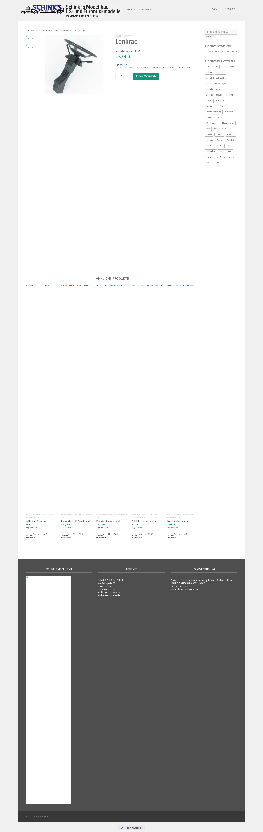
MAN (208, 129)
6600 (232, 67)
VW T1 (209, 163)
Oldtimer (219, 134)
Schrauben (210, 151)
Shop (130, 9)
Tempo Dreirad (225, 151)
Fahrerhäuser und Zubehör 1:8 (60, 30)
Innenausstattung (213, 112)
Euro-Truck (221, 101)
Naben (209, 134)
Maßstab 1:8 (38, 30)
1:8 (207, 67)
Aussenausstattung (214, 95)
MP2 (224, 129)
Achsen (209, 72)
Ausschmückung (213, 89)
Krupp (220, 118)
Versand (123, 64)
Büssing (229, 95)
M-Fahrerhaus (212, 123)
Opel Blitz (231, 134)
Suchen (209, 36)
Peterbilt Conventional (108, 521)
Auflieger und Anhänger (216, 84)
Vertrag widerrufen (131, 827)
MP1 (216, 129)
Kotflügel (210, 118)
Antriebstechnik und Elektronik (218, 78)
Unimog (209, 157)
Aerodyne (220, 72)
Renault (219, 146)
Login (214, 9)
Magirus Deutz (228, 123)
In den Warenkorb (146, 76)
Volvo (231, 157)
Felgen (222, 106)
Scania (228, 146)
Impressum (145, 9)
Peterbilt (230, 140)
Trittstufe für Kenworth (179, 521)
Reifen (208, 146)
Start (28, 30)
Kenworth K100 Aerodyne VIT (76, 521)
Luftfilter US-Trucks (36, 521)
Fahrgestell (211, 106)
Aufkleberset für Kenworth (145, 521)
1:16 (224, 67)
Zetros (218, 163)
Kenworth (229, 112)
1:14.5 (215, 67)
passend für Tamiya (214, 140)
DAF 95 (209, 101)
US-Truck (221, 157)
